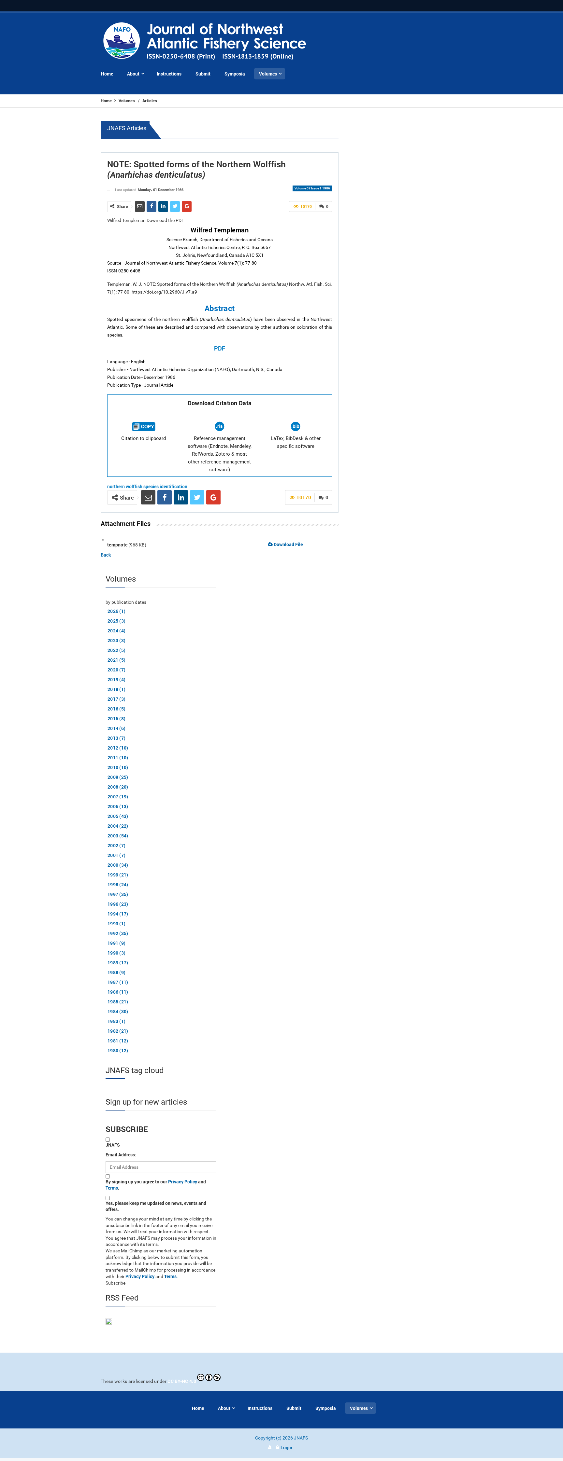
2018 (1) (116, 689)
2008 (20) (118, 787)
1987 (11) (118, 982)
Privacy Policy (182, 1181)
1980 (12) (118, 1050)
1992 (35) (118, 933)
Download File (288, 544)
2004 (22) (118, 826)
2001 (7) (116, 855)
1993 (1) (116, 923)
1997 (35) (118, 894)
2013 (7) (116, 738)
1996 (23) (118, 904)
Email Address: (121, 1154)
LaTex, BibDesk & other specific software (296, 442)
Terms (112, 1188)
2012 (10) (118, 748)
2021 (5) (116, 660)
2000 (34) (118, 865)
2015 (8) (116, 718)
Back (106, 555)
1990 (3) (116, 953)
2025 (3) (116, 621)
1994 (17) (118, 914)
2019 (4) (116, 679)
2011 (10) (118, 757)
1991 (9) (116, 943)
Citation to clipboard (143, 438)
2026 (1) (116, 611)
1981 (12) (118, 1041)
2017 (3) (116, 699)
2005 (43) (118, 816)
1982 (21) (118, 1031)
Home (107, 100)
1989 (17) (118, 962)
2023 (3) (116, 640)
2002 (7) (116, 845)
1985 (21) (118, 1002)
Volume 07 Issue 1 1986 (312, 188)
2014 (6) (116, 728)
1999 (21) (118, 875)
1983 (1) (116, 1021)
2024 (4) (116, 630)
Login (286, 1447)
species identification (165, 486)
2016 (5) (116, 709)
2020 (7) (116, 670)
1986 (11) (118, 992)
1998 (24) (118, 884)
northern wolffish (124, 486)
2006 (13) (118, 806)
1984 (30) (118, 1011)
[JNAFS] (205, 41)
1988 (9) (116, 972)
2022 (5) (116, 650)
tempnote (117, 545)
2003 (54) (118, 836)
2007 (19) (118, 796)
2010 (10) (118, 767)
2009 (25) (118, 777)
